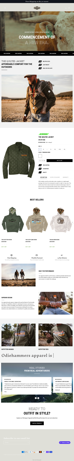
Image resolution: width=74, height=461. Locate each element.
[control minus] (39, 160)
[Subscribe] (28, 442)
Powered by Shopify (21, 454)
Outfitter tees (43, 349)
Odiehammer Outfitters (12, 454)
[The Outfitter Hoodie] (12, 220)
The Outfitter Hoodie (6, 239)
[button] (5, 8)
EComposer (39, 459)
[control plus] (44, 160)
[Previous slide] (1, 222)
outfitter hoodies (7, 349)
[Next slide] (72, 222)
